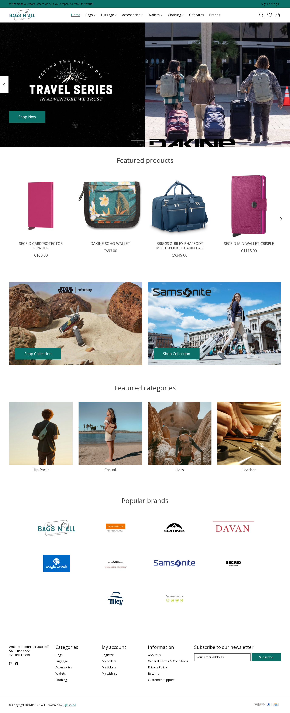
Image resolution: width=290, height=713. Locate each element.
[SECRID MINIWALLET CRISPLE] (249, 206)
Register (108, 655)
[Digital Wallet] (259, 705)
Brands (214, 15)
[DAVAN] (233, 528)
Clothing (61, 680)
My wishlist (109, 673)
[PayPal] (269, 705)
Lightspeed (69, 705)
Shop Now (27, 116)
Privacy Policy (157, 667)
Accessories (63, 667)
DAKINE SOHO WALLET (110, 243)
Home (75, 15)
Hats (180, 469)
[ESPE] (115, 564)
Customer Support (161, 680)
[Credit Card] (276, 705)
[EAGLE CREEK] (56, 564)
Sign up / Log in (270, 4)
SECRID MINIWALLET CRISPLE (249, 243)
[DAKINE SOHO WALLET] (110, 206)
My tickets (109, 667)
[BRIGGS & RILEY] (115, 528)
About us (154, 655)
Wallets (60, 673)
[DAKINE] (174, 528)
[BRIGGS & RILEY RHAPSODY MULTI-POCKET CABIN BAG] (179, 206)
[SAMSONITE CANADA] (174, 564)
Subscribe (266, 657)
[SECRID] (233, 564)
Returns (153, 673)
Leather (249, 469)
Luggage (61, 661)
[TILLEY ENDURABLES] (115, 599)
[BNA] (56, 528)
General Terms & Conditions (168, 661)
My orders (109, 661)
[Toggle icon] (261, 15)
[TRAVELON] (174, 599)
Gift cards (196, 15)
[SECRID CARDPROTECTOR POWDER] (41, 206)
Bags (59, 655)
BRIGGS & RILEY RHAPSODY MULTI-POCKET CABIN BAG (179, 245)
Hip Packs (40, 469)
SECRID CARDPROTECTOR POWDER (41, 245)
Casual (110, 469)
